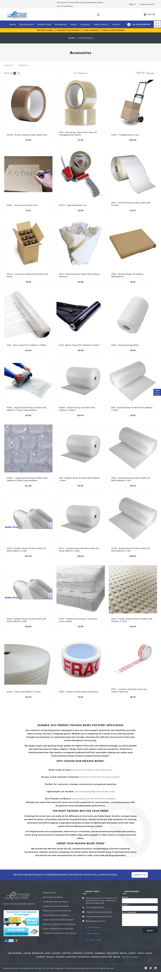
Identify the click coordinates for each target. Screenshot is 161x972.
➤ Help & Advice (92, 933)
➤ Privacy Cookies (93, 939)
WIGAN (149, 953)
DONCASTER (71, 957)
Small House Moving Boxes (56, 915)
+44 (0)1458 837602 (95, 907)
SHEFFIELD (66, 953)
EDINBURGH (100, 953)
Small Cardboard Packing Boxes (58, 929)
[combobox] (76, 14)
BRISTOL (123, 953)
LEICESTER (60, 957)
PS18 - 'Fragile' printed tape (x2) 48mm (78, 692)
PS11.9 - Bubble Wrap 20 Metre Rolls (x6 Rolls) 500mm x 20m (26, 620)
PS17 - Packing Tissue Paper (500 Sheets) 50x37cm (79, 275)
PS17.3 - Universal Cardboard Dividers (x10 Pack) (27, 275)
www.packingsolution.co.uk (99, 916)
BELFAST (50, 957)
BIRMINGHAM (38, 953)
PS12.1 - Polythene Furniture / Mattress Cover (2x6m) (78, 620)
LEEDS (47, 953)
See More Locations (130, 957)
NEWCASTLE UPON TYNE (101, 957)
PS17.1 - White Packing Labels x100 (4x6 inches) (130, 204)
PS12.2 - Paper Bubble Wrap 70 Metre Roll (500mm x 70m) (131, 620)
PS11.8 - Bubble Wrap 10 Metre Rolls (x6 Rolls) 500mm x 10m (130, 549)
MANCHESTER (113, 953)
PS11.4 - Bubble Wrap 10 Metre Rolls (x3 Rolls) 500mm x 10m (130, 479)
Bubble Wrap (49, 892)
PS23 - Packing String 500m (125, 345)
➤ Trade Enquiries (93, 927)
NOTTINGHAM (84, 957)
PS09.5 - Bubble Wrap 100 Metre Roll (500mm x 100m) (77, 408)
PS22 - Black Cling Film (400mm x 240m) (79, 345)
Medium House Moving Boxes (57, 911)
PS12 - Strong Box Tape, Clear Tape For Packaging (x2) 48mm (78, 133)
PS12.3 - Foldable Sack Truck (125, 135)
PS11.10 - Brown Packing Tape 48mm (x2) (27, 135)
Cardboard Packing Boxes (55, 901)
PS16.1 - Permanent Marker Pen (22, 205)
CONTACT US (139, 875)
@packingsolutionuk (95, 921)
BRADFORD (78, 953)
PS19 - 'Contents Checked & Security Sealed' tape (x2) (129, 690)
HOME (71, 38)
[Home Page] (17, 14)
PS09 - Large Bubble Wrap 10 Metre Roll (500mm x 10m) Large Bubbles (26, 408)
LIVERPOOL (89, 953)
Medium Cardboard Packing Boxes (59, 924)
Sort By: (140, 73)
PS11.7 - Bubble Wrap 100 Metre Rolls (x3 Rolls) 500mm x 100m (79, 549)
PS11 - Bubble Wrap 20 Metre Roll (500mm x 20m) (79, 479)
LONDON (27, 953)
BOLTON (116, 957)
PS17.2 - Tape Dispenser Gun (73, 205)
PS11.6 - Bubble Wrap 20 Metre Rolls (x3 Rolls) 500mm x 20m (26, 549)
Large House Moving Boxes (56, 906)
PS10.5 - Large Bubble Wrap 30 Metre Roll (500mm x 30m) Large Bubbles (27, 479)
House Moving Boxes (53, 897)
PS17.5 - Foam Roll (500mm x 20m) (24, 692)
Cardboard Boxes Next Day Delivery (60, 933)
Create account (146, 4)
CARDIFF (132, 953)
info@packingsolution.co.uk (99, 912)
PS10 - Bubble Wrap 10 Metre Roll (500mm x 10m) (132, 408)
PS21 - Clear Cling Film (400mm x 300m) (26, 345)
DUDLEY (141, 953)
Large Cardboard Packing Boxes (58, 920)
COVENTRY (40, 957)
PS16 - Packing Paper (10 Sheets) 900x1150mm (127, 275)
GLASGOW (56, 953)
